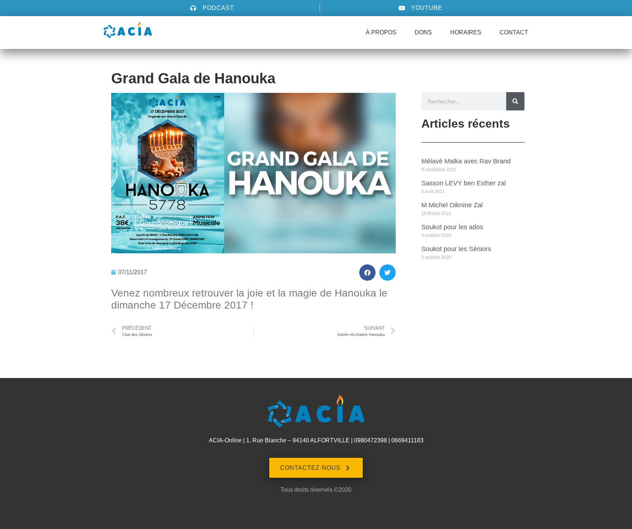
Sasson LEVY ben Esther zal (463, 183)
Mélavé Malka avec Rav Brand (466, 161)
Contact (514, 32)
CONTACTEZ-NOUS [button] (310, 468)
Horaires (465, 32)
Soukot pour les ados (452, 227)
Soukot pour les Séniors (456, 249)
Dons (423, 32)
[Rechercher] (515, 101)
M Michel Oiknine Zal (452, 205)
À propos (381, 32)
